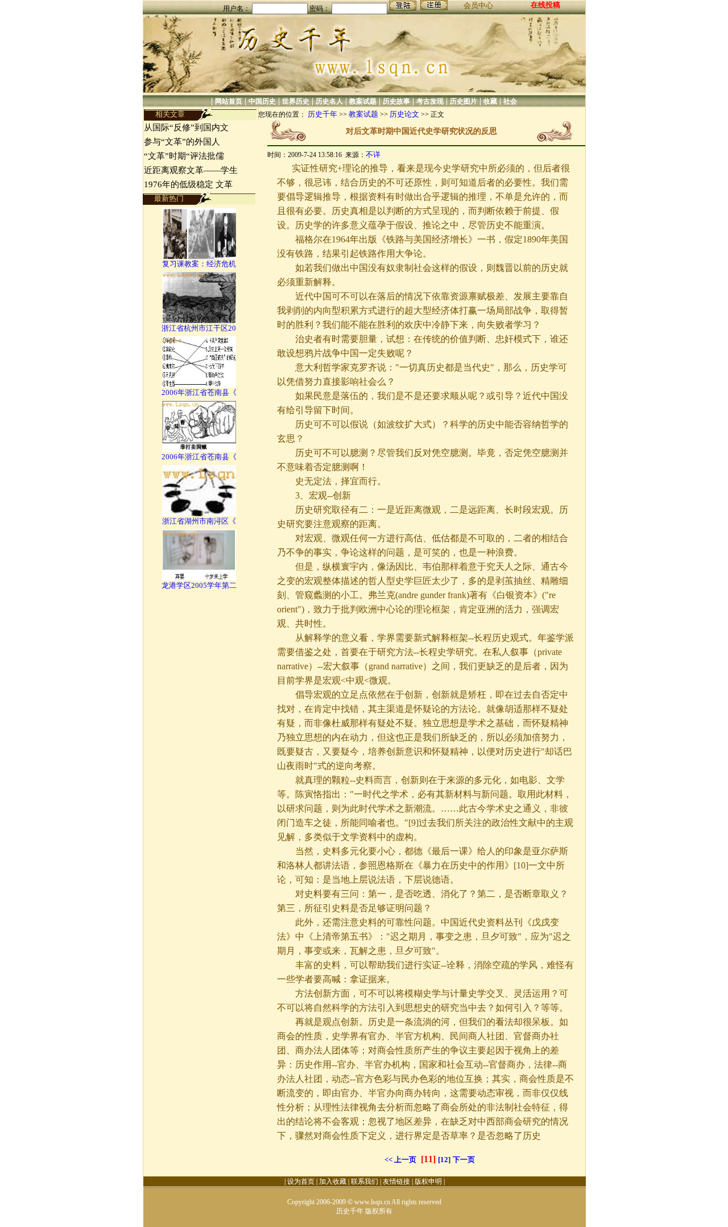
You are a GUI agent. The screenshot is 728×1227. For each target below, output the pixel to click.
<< (388, 1159)
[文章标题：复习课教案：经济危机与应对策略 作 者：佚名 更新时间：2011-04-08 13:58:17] (199, 256)
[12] (444, 1159)
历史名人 (329, 101)
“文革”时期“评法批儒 (184, 155)
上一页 (405, 1159)
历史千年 (322, 114)
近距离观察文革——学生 (191, 170)
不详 (373, 154)
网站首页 (228, 101)
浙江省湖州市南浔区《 (199, 521)
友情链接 (396, 1181)
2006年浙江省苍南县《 (199, 392)
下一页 (464, 1159)
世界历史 (295, 101)
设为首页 (301, 1181)
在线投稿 (545, 5)
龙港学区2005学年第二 (199, 585)
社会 (510, 101)
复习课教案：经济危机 (199, 264)
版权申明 (428, 1181)
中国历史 (262, 101)
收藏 (490, 101)
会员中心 (478, 5)
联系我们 (364, 1181)
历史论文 (404, 114)
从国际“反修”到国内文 (186, 127)
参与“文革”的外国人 (182, 141)
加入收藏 (332, 1181)
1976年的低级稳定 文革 (188, 184)
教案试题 (363, 101)
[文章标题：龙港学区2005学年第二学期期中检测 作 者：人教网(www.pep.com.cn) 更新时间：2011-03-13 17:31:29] (199, 578)
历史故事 (396, 101)
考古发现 (430, 101)
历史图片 (463, 101)
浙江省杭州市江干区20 (199, 328)
